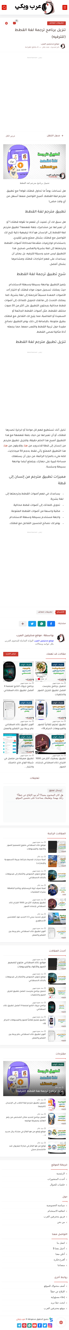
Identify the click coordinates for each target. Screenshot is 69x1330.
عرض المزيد (11, 654)
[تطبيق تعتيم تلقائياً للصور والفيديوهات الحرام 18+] (57, 1021)
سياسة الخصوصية (56, 1205)
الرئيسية (60, 1173)
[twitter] (45, 1325)
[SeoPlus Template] (51, 1319)
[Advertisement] (34, 94)
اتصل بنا (61, 1242)
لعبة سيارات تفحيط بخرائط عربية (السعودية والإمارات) (25, 861)
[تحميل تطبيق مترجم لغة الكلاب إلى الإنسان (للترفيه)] (57, 1104)
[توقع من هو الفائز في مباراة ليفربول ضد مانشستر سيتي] (57, 1148)
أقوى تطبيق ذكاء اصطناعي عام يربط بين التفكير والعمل (27, 933)
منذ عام (40, 856)
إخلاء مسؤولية (58, 1297)
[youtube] (34, 1325)
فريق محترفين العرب (54, 1216)
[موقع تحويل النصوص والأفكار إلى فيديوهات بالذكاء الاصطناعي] (57, 978)
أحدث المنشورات (56, 1179)
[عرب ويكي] (34, 7)
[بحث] (4, 7)
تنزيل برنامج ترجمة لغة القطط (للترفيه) (39, 1091)
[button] (51, 624)
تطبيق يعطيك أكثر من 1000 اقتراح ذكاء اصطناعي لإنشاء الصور (51, 763)
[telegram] (19, 1325)
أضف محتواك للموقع (54, 1286)
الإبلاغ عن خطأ (58, 1291)
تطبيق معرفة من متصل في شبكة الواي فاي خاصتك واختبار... (19, 763)
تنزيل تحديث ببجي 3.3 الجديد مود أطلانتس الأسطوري (26, 919)
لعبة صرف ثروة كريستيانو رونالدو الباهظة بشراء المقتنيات (26, 890)
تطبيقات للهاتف (56, 23)
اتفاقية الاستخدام (56, 1211)
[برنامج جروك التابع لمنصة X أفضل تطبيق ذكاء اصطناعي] (57, 1007)
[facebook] (40, 1325)
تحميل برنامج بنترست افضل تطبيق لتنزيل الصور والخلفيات (52, 690)
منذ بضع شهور (57, 683)
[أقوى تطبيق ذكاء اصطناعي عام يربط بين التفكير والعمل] (57, 1036)
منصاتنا (61, 1265)
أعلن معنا (60, 1254)
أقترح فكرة (59, 1259)
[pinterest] (24, 1325)
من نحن (61, 1222)
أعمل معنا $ (59, 1248)
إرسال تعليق (55, 790)
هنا (26, 446)
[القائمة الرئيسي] (64, 7)
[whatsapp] (29, 1325)
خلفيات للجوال (57, 1184)
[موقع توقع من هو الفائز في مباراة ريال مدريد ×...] (57, 1133)
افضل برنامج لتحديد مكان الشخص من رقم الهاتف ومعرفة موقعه (26, 1119)
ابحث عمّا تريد (58, 1302)
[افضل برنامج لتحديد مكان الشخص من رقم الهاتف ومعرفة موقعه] (57, 1119)
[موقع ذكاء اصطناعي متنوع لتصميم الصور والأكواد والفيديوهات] (57, 964)
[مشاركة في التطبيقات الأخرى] (23, 624)
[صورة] (57, 847)
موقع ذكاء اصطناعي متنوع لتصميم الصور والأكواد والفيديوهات (26, 847)
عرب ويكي (20, 1319)
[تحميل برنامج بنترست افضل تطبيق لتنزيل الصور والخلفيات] (57, 993)
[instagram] (50, 1325)
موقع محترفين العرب (44, 641)
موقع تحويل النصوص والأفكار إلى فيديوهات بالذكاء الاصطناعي (25, 876)
